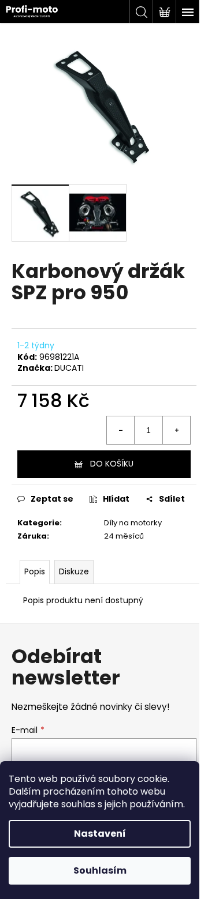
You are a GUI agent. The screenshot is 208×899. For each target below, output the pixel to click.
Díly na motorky (133, 522)
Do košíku (111, 463)
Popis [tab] (34, 571)
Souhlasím (100, 870)
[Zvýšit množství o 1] (176, 430)
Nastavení (100, 833)
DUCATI (69, 368)
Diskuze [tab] (74, 571)
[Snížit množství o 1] (121, 430)
